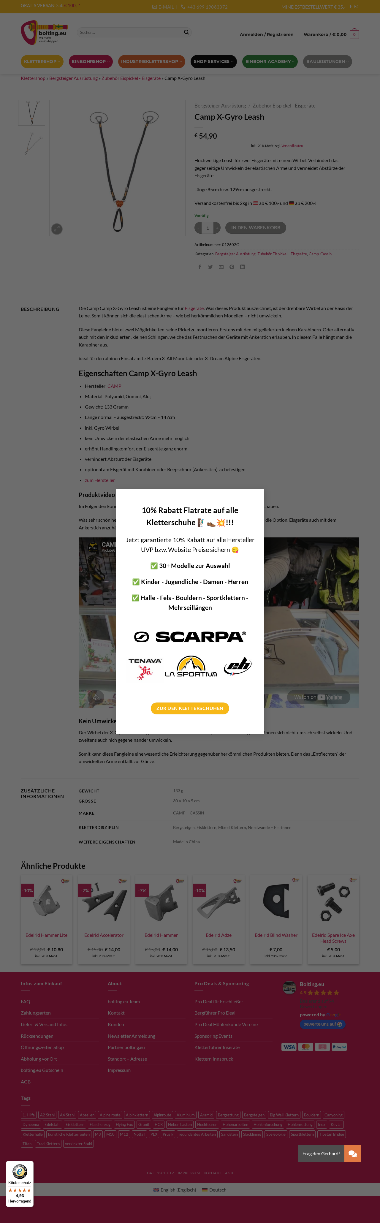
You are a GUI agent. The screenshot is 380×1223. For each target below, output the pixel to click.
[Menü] (30, 1164)
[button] (352, 1153)
